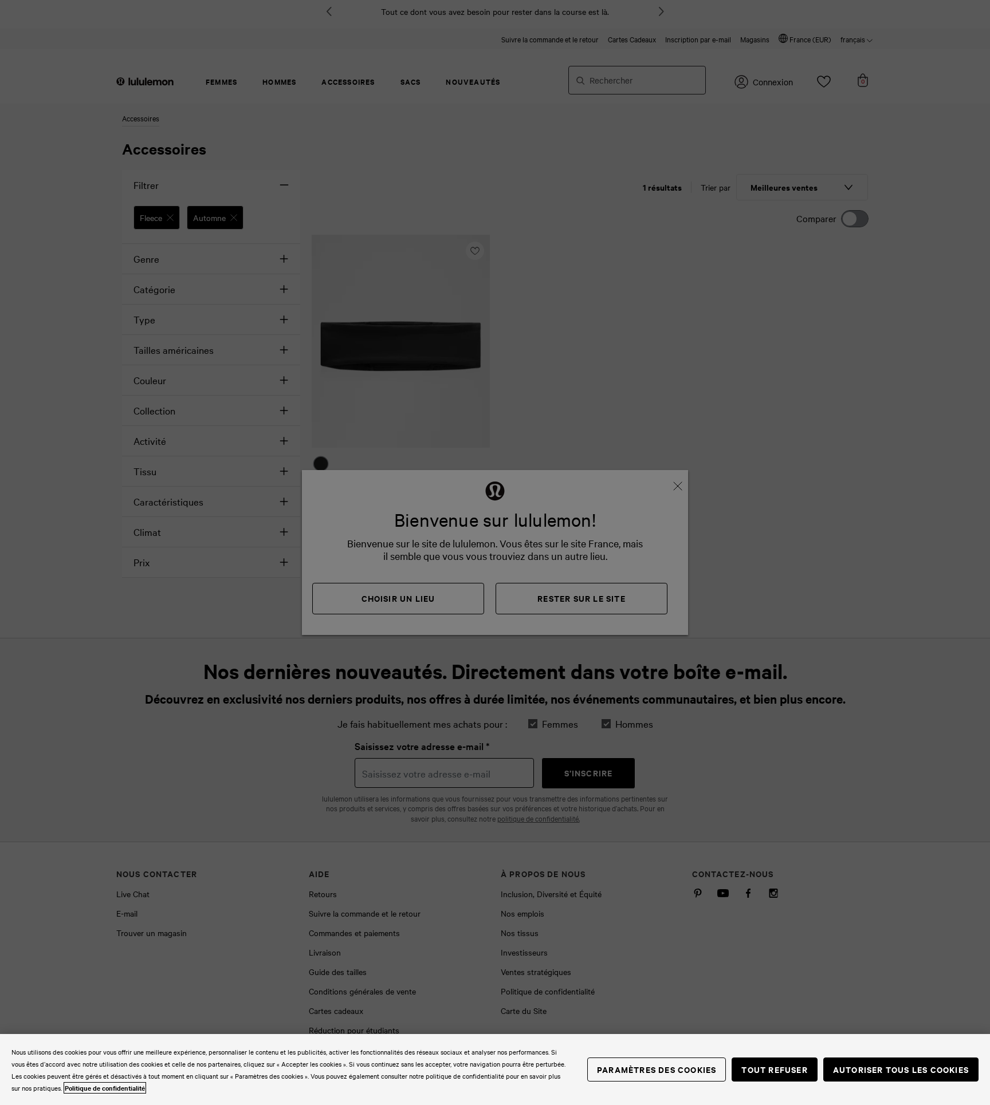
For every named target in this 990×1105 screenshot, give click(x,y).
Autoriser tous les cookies (901, 1069)
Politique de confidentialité (105, 1087)
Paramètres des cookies (656, 1069)
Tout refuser (774, 1069)
